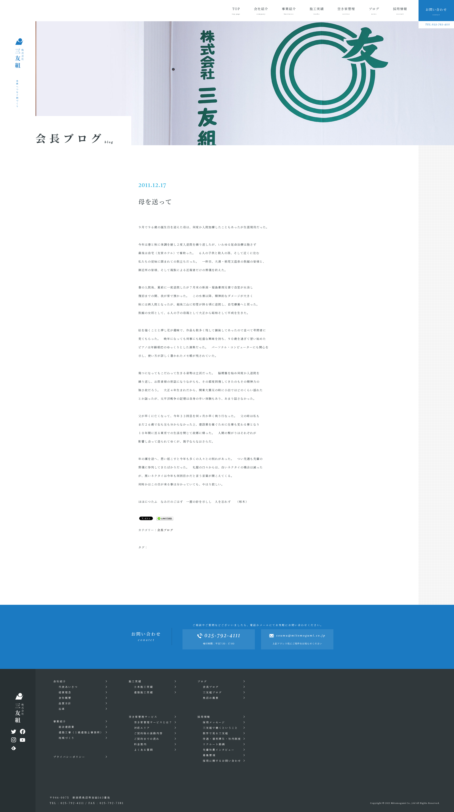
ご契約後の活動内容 (148, 733)
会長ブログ (165, 530)
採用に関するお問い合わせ (222, 760)
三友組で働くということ (220, 727)
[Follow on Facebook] (22, 732)
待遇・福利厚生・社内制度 (222, 738)
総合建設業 (67, 727)
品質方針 (65, 703)
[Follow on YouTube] (22, 740)
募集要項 (209, 755)
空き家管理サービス (143, 716)
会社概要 (65, 698)
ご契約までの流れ (147, 738)
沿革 (62, 709)
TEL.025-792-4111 (437, 24)
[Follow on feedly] (13, 749)
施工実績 (317, 10)
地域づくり (67, 738)
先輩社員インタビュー (219, 749)
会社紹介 (261, 10)
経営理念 (65, 692)
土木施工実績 (143, 687)
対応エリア (142, 727)
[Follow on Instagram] (13, 740)
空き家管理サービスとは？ (153, 722)
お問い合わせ (436, 11)
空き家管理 (346, 10)
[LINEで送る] (163, 518)
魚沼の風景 (211, 698)
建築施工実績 (143, 692)
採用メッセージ (214, 722)
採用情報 (400, 10)
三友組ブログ (212, 692)
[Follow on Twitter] (13, 732)
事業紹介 (289, 10)
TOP (236, 10)
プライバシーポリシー (69, 757)
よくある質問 (143, 749)
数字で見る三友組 (215, 733)
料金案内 (140, 744)
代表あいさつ (68, 687)
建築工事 (81, 732)
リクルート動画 (214, 744)
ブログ (374, 10)
